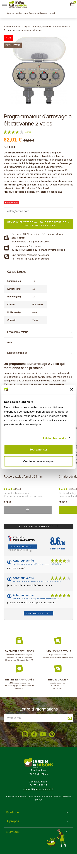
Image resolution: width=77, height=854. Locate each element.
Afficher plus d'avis (38, 613)
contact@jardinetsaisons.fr (38, 789)
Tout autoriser (38, 449)
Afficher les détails (54, 438)
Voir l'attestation (22, 546)
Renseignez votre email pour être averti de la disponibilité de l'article (38, 224)
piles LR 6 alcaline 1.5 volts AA (32, 188)
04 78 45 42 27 (57, 686)
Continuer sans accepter (38, 461)
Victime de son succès (28, 510)
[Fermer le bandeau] (71, 389)
